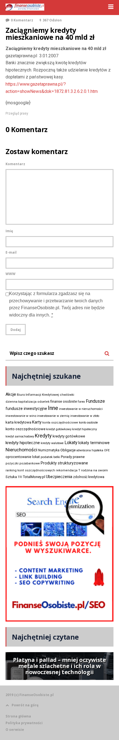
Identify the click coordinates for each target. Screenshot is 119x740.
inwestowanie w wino (21, 416)
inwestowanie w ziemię (53, 416)
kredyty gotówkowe (69, 436)
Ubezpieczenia (59, 476)
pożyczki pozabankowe (23, 463)
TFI (20, 477)
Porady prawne (73, 457)
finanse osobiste (63, 402)
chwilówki (67, 395)
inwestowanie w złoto (84, 416)
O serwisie (15, 729)
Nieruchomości (21, 449)
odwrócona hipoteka (89, 450)
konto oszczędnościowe (25, 429)
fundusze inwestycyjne (26, 408)
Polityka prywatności (24, 723)
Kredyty (43, 436)
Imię (9, 231)
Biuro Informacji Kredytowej (38, 395)
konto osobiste (88, 422)
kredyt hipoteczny (84, 429)
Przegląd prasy (17, 113)
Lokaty (70, 442)
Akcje (11, 394)
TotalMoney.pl (34, 477)
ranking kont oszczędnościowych (30, 470)
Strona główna (18, 716)
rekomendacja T (68, 470)
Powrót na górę (25, 705)
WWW (10, 273)
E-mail (11, 252)
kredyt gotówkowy (58, 429)
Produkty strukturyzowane (64, 463)
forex (81, 402)
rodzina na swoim (94, 470)
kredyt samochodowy (20, 436)
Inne (53, 408)
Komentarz (15, 164)
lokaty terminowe (94, 442)
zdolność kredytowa (88, 477)
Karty (37, 422)
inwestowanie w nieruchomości (81, 409)
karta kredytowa (18, 422)
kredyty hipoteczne (23, 442)
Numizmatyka (49, 450)
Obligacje (68, 450)
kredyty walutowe (52, 443)
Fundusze (95, 401)
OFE (107, 450)
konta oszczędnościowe (60, 422)
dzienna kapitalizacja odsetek (28, 402)
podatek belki (50, 457)
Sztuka (11, 477)
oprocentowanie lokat (23, 457)
